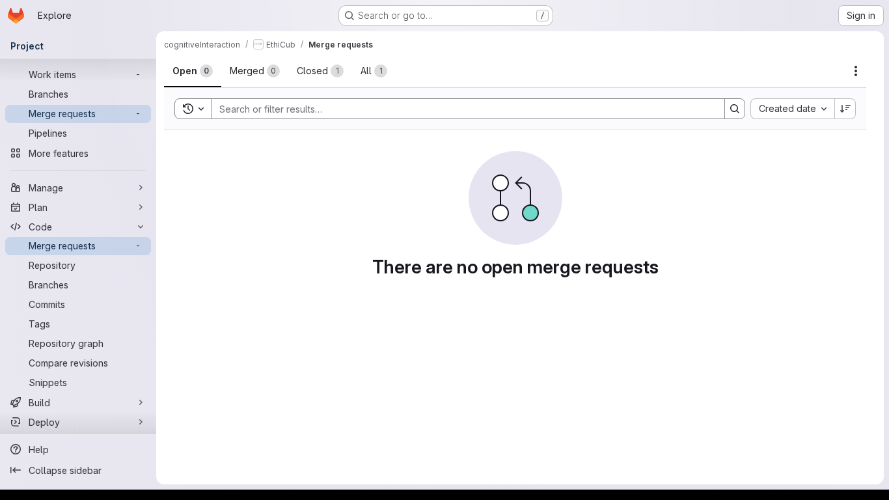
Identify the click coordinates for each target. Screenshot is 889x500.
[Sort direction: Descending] (845, 108)
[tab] (192, 71)
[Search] (734, 108)
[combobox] (792, 108)
